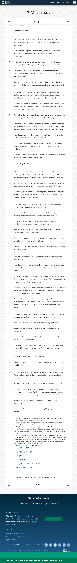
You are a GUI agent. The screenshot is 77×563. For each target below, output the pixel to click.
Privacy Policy (51, 477)
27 (59, 431)
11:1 (17, 418)
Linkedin (59, 545)
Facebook (50, 545)
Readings (66, 2)
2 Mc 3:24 (23, 464)
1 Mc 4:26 (36, 420)
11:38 (18, 446)
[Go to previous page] (10, 22)
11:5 (17, 422)
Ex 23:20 (23, 460)
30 (48, 441)
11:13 (18, 468)
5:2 (30, 464)
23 (28, 452)
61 (31, 468)
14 (41, 26)
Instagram (64, 545)
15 (44, 26)
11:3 (17, 452)
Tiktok (68, 545)
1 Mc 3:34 (23, 456)
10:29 (36, 464)
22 (15, 433)
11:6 (17, 460)
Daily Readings (23, 503)
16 (45, 431)
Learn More (54, 519)
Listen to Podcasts (37, 503)
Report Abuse (55, 2)
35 (41, 420)
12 (34, 26)
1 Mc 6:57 (26, 468)
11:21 (18, 427)
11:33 (18, 435)
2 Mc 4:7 (23, 452)
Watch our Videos (52, 503)
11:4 (17, 456)
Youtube (55, 545)
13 (38, 26)
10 (28, 26)
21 (48, 431)
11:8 (17, 464)
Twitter (46, 545)
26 (18, 433)
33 (61, 431)
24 (31, 452)
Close (38, 554)
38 (54, 431)
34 (52, 431)
